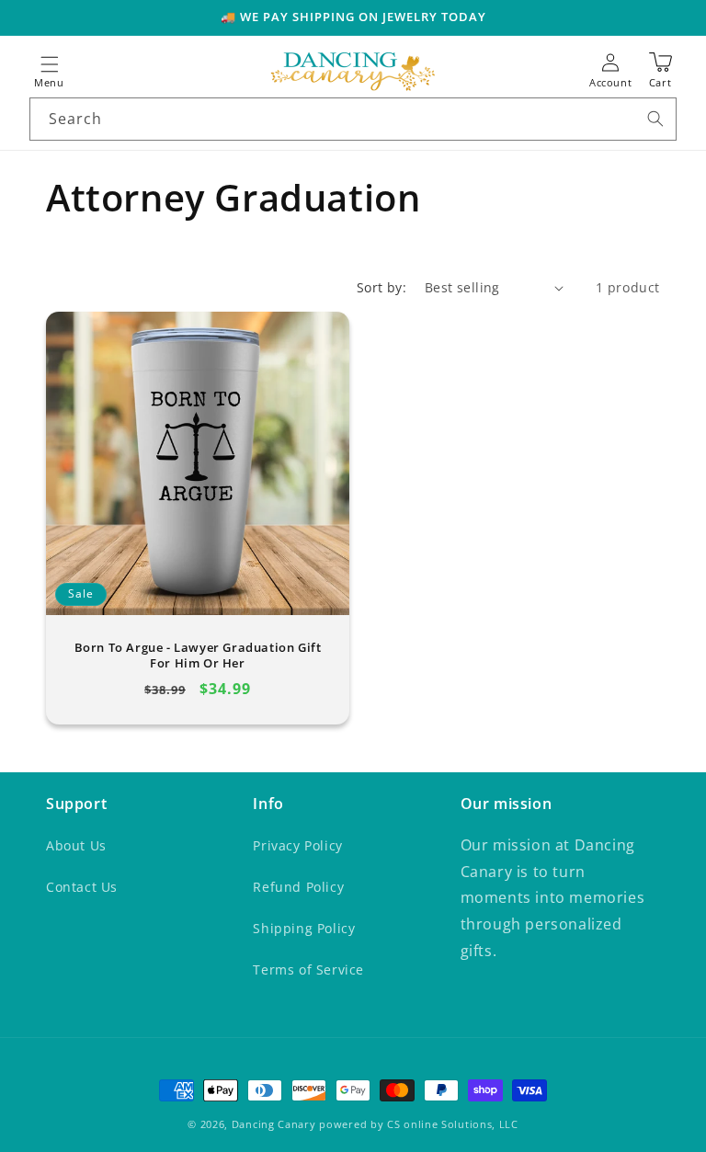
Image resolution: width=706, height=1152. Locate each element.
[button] (49, 71)
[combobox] (353, 119)
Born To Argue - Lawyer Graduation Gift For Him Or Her (198, 655)
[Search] (655, 118)
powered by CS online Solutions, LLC (418, 1124)
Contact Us (82, 886)
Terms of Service (308, 969)
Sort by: (381, 287)
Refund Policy (298, 886)
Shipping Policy (304, 928)
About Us (76, 845)
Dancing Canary (274, 1124)
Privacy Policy (297, 845)
